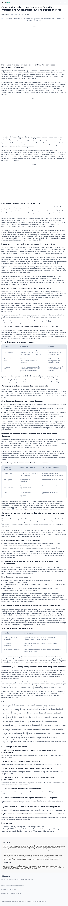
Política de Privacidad (8, 889)
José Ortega (26, 14)
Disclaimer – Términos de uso (11, 893)
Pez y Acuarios (5, 14)
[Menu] (65, 2)
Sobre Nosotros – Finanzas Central (12, 885)
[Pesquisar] (61, 2)
